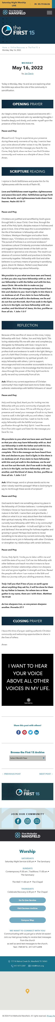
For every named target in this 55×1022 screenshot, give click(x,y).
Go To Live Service (27, 900)
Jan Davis (28, 73)
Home (4, 47)
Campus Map (27, 920)
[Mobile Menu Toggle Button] (49, 12)
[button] (28, 991)
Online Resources (17, 47)
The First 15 (33, 47)
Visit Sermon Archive (27, 908)
